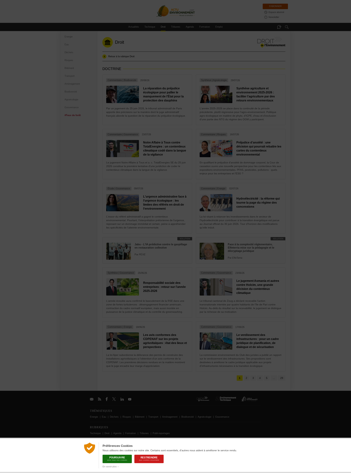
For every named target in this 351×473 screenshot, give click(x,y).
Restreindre (149, 458)
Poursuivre (117, 458)
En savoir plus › (110, 466)
